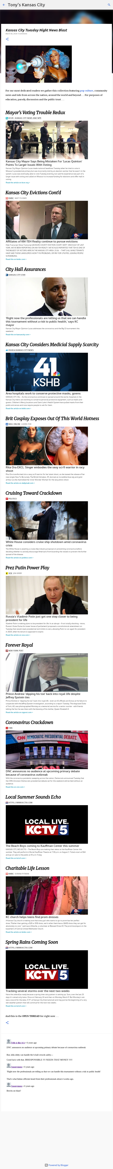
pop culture (86, 90)
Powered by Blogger (58, 1165)
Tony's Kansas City (26, 4)
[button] (7, 39)
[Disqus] (56, 1072)
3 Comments (22, 34)
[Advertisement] (56, 1138)
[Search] (109, 5)
